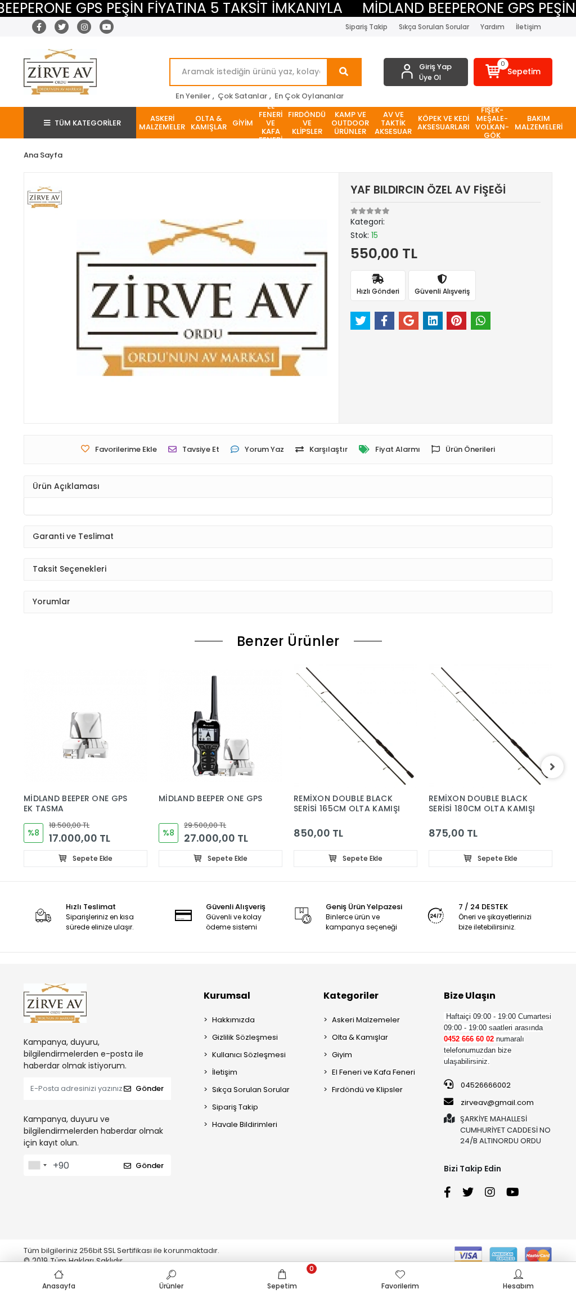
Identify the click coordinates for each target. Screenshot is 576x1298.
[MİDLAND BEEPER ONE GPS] (220, 726)
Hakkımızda (233, 1019)
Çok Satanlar (242, 96)
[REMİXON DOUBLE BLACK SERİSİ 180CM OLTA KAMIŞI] (490, 726)
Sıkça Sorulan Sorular (434, 27)
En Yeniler (193, 96)
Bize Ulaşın (470, 995)
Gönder (150, 1088)
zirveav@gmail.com (497, 1102)
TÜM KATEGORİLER (88, 123)
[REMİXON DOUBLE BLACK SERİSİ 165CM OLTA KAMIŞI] (355, 726)
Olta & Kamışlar (360, 1037)
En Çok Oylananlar (309, 96)
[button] (513, 72)
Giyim (342, 1054)
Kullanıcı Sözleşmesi (249, 1054)
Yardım (492, 27)
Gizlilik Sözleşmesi (245, 1037)
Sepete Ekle (91, 858)
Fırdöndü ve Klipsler (367, 1089)
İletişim (528, 27)
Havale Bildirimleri (244, 1124)
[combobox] (37, 1165)
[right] (552, 766)
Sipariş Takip (366, 27)
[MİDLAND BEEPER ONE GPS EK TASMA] (85, 726)
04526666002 (485, 1085)
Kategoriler (351, 995)
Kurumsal (227, 995)
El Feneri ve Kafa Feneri (373, 1072)
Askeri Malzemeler (366, 1019)
